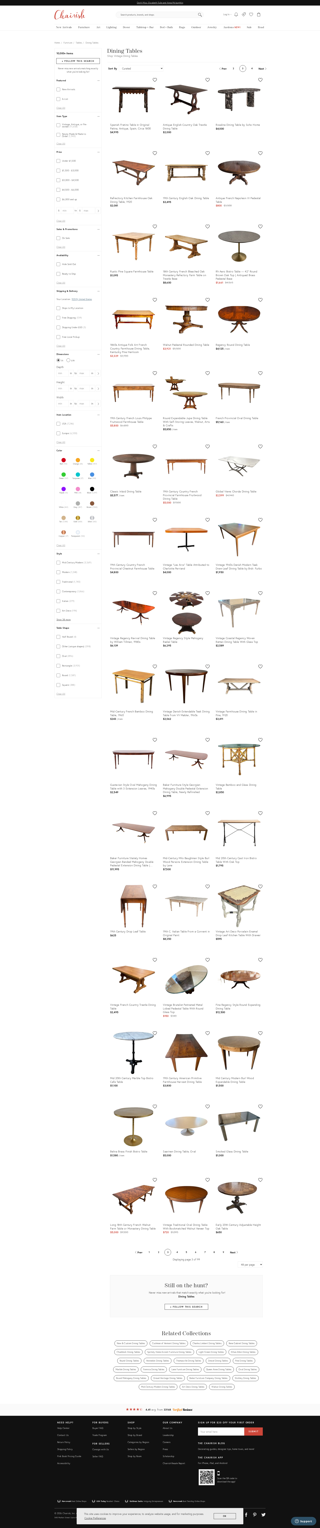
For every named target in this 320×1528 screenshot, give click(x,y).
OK (225, 1516)
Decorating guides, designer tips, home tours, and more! (226, 1449)
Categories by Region (138, 1442)
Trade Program (99, 1435)
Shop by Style (134, 1428)
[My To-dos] (236, 15)
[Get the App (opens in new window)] (206, 1477)
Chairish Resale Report (174, 1463)
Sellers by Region (136, 1449)
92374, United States (82, 299)
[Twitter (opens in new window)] (263, 1514)
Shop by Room (134, 1456)
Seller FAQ (97, 1456)
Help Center (63, 1428)
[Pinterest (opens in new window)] (255, 1514)
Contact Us (63, 1435)
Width (60, 397)
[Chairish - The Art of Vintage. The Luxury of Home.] (69, 14)
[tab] (78, 89)
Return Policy (63, 1442)
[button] (251, 15)
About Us (167, 1428)
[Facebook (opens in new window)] (246, 1514)
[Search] (200, 15)
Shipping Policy (65, 1449)
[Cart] (259, 15)
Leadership (168, 1435)
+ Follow (78, 61)
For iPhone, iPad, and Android (212, 1463)
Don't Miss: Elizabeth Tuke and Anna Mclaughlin (160, 2)
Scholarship (168, 1456)
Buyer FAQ (97, 1428)
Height (60, 382)
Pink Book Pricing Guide (69, 1456)
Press (165, 1449)
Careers (167, 1442)
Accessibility (63, 1463)
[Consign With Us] (244, 15)
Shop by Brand (135, 1435)
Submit (254, 1431)
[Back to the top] (312, 1508)
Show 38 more (63, 620)
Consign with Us (100, 1449)
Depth (60, 367)
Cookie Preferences (95, 1518)
